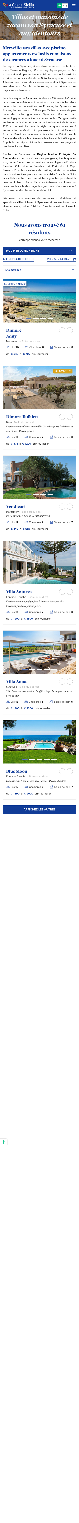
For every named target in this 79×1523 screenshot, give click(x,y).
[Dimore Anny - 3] (50, 318)
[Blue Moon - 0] (25, 759)
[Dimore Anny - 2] (43, 318)
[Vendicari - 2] (43, 494)
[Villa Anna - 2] (39, 669)
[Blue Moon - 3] (47, 759)
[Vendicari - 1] (36, 494)
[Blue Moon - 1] (32, 759)
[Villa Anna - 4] (54, 669)
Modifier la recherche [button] (22, 250)
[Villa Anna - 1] (32, 669)
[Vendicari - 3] (50, 494)
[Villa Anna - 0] (25, 669)
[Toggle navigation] (73, 6)
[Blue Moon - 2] (39, 759)
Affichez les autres (39, 809)
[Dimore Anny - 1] (36, 318)
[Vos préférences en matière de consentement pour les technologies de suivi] (3, 1142)
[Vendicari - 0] (28, 494)
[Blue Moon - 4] (54, 759)
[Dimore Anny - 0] (28, 318)
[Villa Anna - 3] (47, 669)
